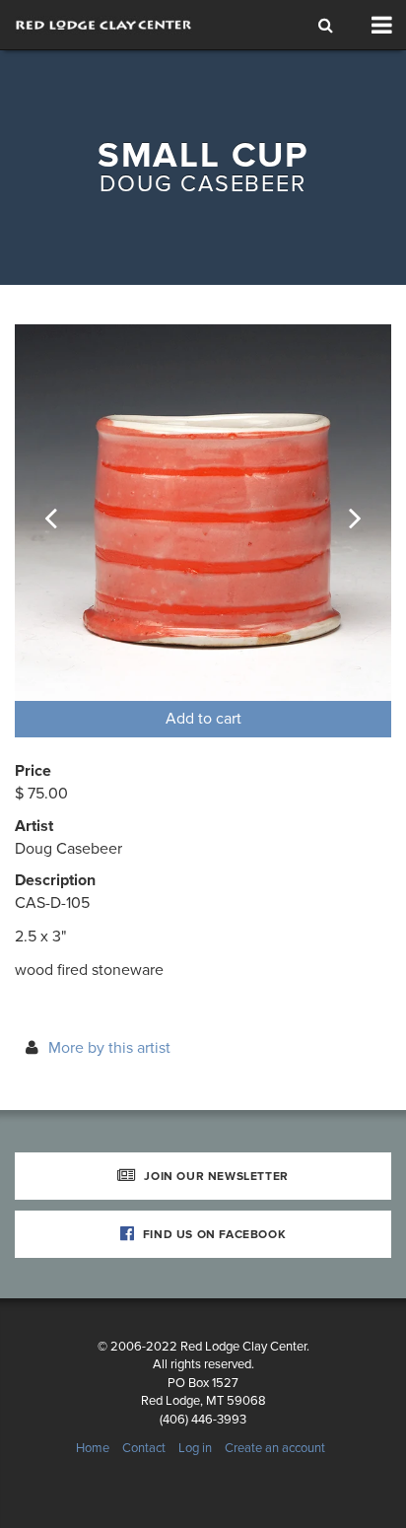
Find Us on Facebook (212, 1234)
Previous (64, 512)
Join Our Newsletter (215, 1176)
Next (342, 512)
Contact (144, 1448)
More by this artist (109, 1048)
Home (92, 1448)
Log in (195, 1448)
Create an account (275, 1448)
